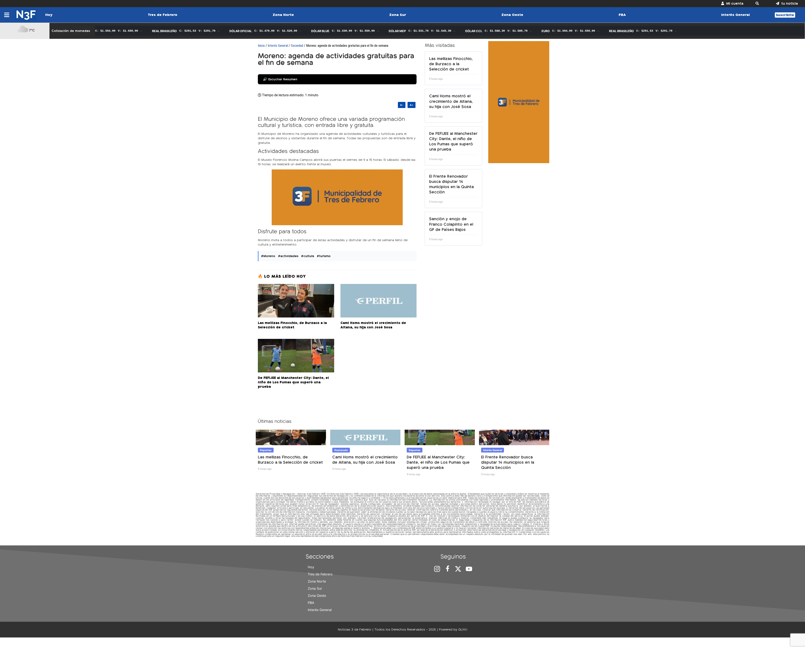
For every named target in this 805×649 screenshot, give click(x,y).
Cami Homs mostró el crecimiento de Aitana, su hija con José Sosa (451, 101)
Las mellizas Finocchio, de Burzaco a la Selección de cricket (451, 64)
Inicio (261, 46)
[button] (759, 3)
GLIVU (462, 629)
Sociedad (297, 46)
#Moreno (268, 256)
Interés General (278, 46)
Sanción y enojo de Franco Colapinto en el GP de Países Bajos (451, 224)
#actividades (288, 256)
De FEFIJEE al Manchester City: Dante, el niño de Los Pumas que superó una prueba (438, 462)
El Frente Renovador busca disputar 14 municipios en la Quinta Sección (507, 462)
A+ (411, 105)
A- (401, 105)
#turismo (324, 256)
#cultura (307, 256)
